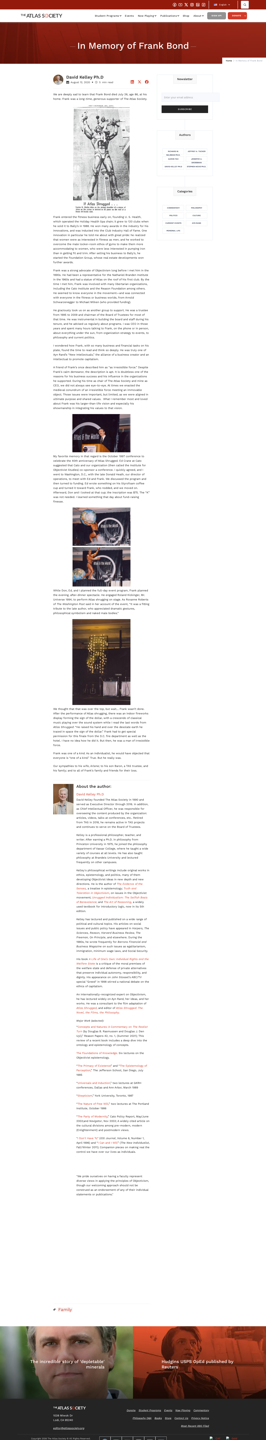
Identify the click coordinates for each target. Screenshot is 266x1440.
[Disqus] (101, 1254)
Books (158, 1418)
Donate (236, 15)
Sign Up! (217, 15)
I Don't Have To (87, 1138)
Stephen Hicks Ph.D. (196, 167)
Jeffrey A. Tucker (197, 151)
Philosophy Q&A (142, 1418)
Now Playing (146, 15)
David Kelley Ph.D (90, 794)
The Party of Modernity (92, 1116)
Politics (173, 215)
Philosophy (196, 208)
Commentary (173, 208)
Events (129, 15)
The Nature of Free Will (93, 1103)
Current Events (173, 223)
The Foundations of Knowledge (96, 1053)
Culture (197, 215)
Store (168, 1418)
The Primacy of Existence (94, 1065)
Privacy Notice (200, 1418)
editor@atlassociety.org (68, 1428)
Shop (186, 15)
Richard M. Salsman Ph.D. (173, 152)
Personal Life (173, 231)
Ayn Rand (196, 223)
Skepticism (85, 1095)
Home (229, 60)
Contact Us (181, 1418)
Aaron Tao (173, 159)
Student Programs (107, 15)
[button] (223, 4)
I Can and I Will (108, 1142)
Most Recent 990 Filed (195, 1425)
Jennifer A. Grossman (196, 160)
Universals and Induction (94, 1083)
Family (65, 1309)
